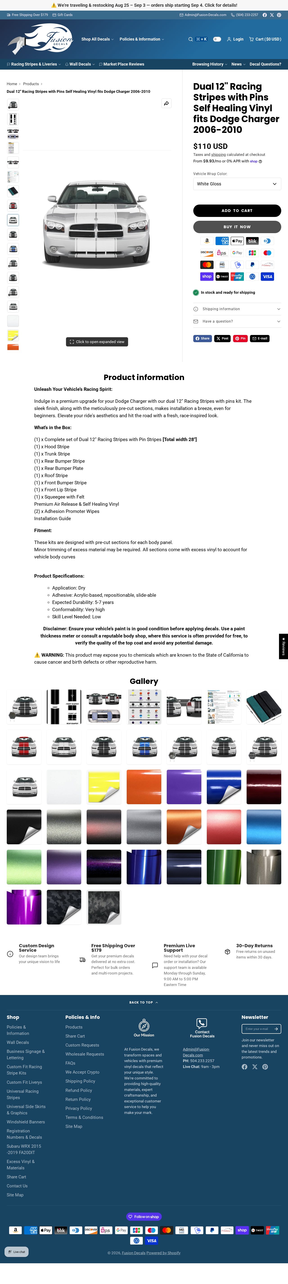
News (237, 64)
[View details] (35, 954)
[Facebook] (265, 15)
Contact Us (17, 1186)
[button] (81, 1241)
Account (235, 39)
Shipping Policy (80, 1081)
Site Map (15, 1195)
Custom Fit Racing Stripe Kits (24, 1070)
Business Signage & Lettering (26, 1054)
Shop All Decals (95, 38)
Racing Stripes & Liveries (34, 64)
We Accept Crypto (82, 1072)
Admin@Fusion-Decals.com (205, 15)
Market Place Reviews (124, 64)
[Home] (40, 39)
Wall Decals (80, 64)
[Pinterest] (279, 15)
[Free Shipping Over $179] (27, 15)
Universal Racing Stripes (23, 1094)
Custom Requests (82, 1045)
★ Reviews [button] (283, 646)
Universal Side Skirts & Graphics (26, 1110)
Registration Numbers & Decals (24, 1134)
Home (12, 84)
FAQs (70, 1063)
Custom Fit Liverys (24, 1082)
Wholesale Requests (84, 1054)
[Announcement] (144, 5)
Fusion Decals (134, 1253)
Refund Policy (78, 1090)
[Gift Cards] (62, 15)
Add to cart (237, 210)
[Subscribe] (276, 1029)
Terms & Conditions (84, 1117)
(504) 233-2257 (247, 15)
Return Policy (78, 1099)
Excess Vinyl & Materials (21, 1164)
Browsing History (207, 64)
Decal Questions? (265, 64)
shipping (218, 154)
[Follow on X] (272, 15)
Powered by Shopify (163, 1253)
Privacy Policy (78, 1108)
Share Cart (16, 1177)
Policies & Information (140, 38)
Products (31, 84)
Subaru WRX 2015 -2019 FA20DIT (24, 1149)
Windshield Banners (26, 1122)
